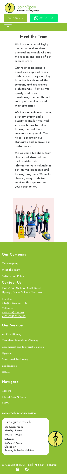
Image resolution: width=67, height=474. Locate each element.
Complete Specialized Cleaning (20, 340)
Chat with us (46, 18)
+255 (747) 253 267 (13, 312)
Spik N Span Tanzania (42, 465)
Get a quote (15, 18)
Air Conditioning (11, 334)
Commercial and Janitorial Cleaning (23, 347)
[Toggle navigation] (8, 27)
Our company (10, 263)
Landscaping (9, 366)
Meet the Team (11, 270)
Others (6, 372)
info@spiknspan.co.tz (14, 303)
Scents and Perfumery (15, 359)
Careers (6, 391)
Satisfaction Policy (13, 276)
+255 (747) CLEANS (14, 316)
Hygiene (7, 353)
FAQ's (5, 403)
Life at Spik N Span (14, 397)
